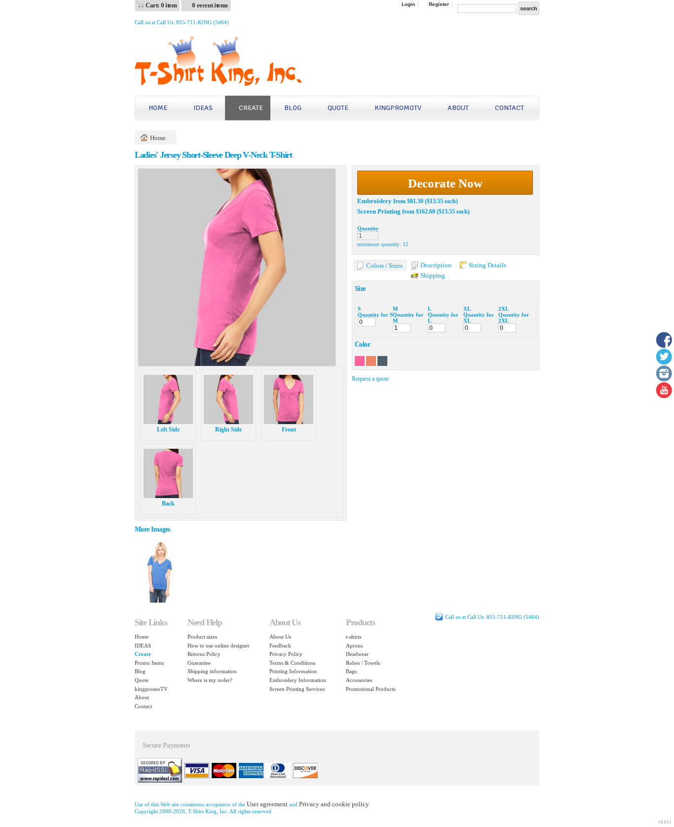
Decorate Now (445, 183)
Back (168, 503)
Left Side (168, 429)
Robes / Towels (363, 663)
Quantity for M (408, 318)
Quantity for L (443, 318)
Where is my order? (209, 680)
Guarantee (199, 663)
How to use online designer (218, 645)
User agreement (267, 804)
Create (251, 108)
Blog (292, 108)
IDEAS (203, 108)
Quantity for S (375, 315)
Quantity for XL (478, 318)
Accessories (359, 680)
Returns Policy (204, 654)
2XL (503, 309)
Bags (351, 671)
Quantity (368, 228)
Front (289, 429)
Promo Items (149, 663)
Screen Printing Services (297, 689)
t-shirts (353, 637)
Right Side (228, 429)
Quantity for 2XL (513, 318)
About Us (280, 637)
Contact (509, 108)
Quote (338, 108)
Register (439, 4)
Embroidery (374, 201)
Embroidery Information (297, 680)
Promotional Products (370, 689)
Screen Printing (379, 211)
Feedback (280, 645)
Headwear (357, 654)
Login (408, 4)
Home (158, 108)
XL (467, 309)
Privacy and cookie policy (334, 804)
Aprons (354, 645)
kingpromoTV (397, 108)
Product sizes (202, 637)
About (458, 108)
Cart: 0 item (161, 5)
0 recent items (210, 5)
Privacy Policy (285, 654)
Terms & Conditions (292, 663)
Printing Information (293, 671)
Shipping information (212, 671)
